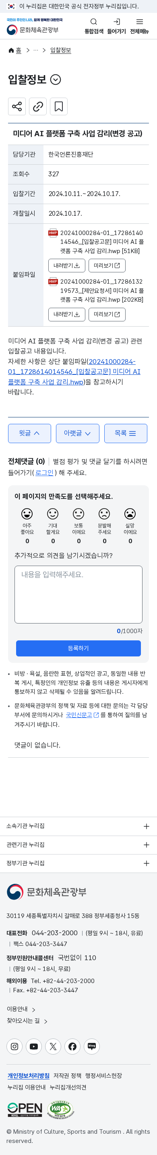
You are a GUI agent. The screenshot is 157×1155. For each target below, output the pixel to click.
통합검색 (94, 31)
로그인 (44, 473)
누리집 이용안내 (27, 1087)
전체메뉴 (139, 31)
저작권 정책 (67, 1075)
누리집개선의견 (68, 1087)
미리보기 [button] (103, 265)
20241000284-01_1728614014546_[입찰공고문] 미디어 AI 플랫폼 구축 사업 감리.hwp (74, 372)
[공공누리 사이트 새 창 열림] (24, 1109)
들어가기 (116, 31)
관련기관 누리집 (25, 844)
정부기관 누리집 (25, 863)
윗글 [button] (25, 433)
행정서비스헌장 (103, 1075)
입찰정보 (60, 50)
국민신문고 (79, 715)
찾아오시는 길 (24, 1020)
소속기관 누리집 (25, 826)
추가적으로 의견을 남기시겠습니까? (63, 556)
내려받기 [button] (63, 265)
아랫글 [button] (73, 433)
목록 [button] (121, 433)
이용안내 (18, 1009)
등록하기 (78, 648)
